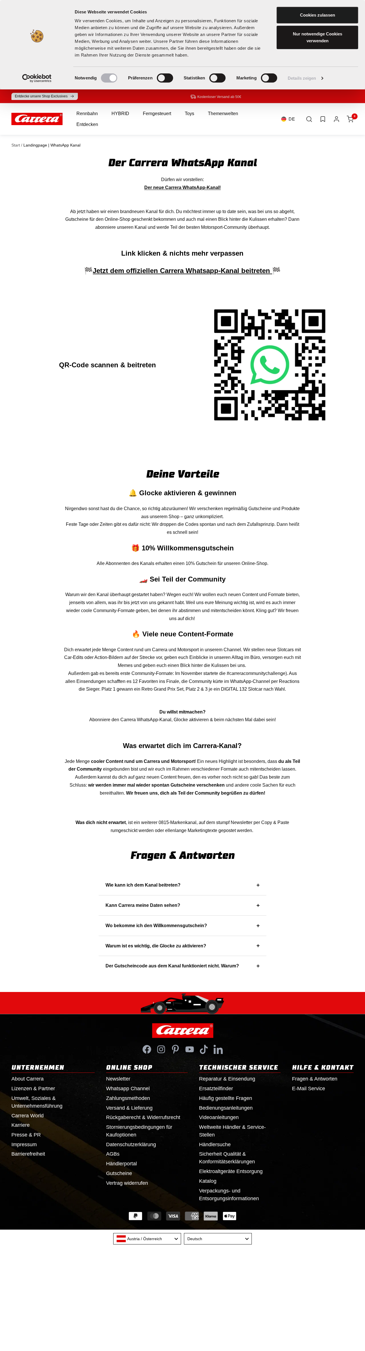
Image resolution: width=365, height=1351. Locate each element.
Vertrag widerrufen (127, 1183)
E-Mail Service (308, 1088)
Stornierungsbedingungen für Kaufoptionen (139, 1131)
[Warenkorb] (350, 119)
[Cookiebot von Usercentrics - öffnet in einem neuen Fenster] (37, 78)
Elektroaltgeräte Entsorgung (231, 1171)
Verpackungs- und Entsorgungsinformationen (229, 1194)
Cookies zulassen (317, 15)
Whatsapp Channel (128, 1088)
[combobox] (147, 1238)
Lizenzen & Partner (33, 1088)
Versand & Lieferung (129, 1108)
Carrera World (27, 1116)
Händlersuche (215, 1144)
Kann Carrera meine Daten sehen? (143, 905)
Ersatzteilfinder (216, 1088)
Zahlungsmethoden (128, 1098)
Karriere (20, 1125)
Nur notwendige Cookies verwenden (317, 37)
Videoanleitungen (219, 1117)
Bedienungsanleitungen (226, 1108)
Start (15, 145)
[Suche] (309, 119)
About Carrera (27, 1079)
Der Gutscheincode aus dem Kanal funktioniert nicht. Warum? (172, 965)
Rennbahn (87, 113)
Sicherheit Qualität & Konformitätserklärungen (227, 1157)
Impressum (24, 1144)
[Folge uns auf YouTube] (189, 1049)
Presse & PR (26, 1135)
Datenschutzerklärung (131, 1144)
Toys (189, 113)
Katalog (207, 1181)
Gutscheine (119, 1173)
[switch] (165, 78)
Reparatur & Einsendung (227, 1079)
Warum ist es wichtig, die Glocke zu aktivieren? (156, 945)
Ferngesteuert (157, 113)
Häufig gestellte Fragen (225, 1098)
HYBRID (120, 113)
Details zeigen (302, 78)
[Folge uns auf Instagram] (161, 1049)
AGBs (112, 1154)
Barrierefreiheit (28, 1154)
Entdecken (87, 124)
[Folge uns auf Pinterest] (175, 1049)
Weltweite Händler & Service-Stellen (232, 1131)
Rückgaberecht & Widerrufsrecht (143, 1117)
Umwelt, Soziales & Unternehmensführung (36, 1102)
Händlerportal (121, 1163)
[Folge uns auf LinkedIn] (218, 1049)
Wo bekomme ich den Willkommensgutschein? (156, 925)
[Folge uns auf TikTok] (203, 1049)
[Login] (336, 119)
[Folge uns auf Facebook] (146, 1049)
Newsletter (118, 1079)
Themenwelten (223, 113)
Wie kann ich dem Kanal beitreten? (143, 885)
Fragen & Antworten (314, 1079)
